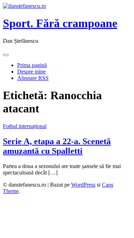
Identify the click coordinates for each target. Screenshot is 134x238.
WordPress (83, 185)
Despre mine (31, 72)
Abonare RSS (33, 78)
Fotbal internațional (24, 126)
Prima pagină (32, 65)
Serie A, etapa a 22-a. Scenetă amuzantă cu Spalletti (57, 146)
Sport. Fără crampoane (60, 23)
